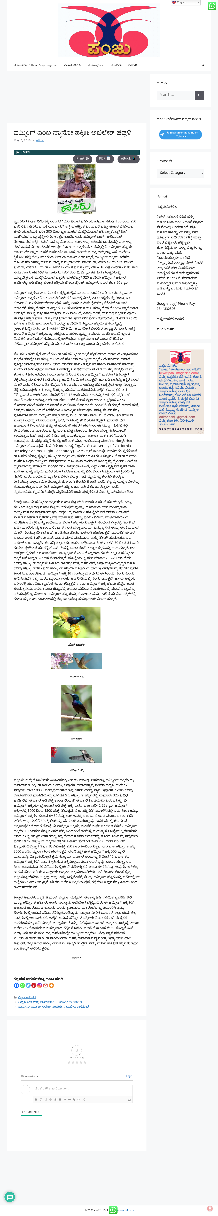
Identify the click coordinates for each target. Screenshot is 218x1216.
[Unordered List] (60, 1099)
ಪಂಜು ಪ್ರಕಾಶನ (96, 65)
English (181, 2)
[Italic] (40, 1099)
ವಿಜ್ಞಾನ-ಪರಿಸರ (27, 998)
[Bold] (36, 1099)
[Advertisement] (76, 98)
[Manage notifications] (210, 1208)
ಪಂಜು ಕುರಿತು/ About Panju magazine (35, 65)
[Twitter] (28, 985)
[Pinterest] (33, 985)
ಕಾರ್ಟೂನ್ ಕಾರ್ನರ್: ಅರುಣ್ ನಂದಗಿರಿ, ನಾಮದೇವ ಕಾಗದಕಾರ (53, 1007)
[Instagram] (39, 985)
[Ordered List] (55, 1099)
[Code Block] (69, 1099)
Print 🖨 (82, 159)
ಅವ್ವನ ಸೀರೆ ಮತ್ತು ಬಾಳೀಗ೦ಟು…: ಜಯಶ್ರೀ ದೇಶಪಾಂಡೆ (50, 1003)
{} (78, 1099)
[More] (51, 985)
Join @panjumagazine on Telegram (182, 134)
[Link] (74, 1099)
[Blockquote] (64, 1099)
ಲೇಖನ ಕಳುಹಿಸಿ (72, 65)
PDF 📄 (105, 159)
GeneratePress (124, 1210)
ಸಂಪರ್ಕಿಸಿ (116, 65)
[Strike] (50, 1099)
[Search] (199, 95)
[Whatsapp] (22, 985)
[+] (83, 1099)
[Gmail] (45, 985)
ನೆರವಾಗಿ (132, 65)
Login (129, 1076)
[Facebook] (16, 985)
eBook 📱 (128, 159)
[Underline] (45, 1099)
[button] (203, 66)
